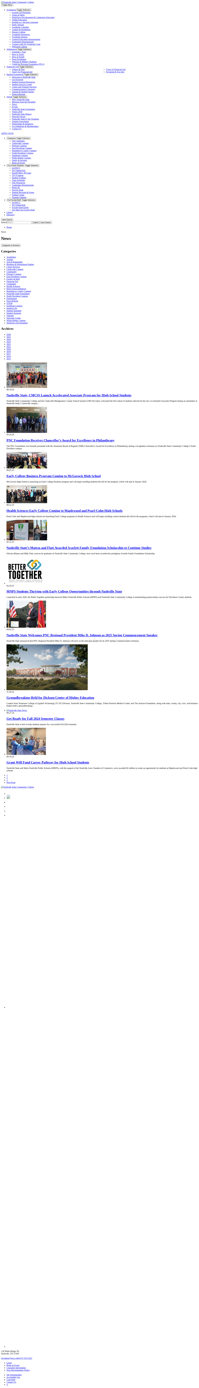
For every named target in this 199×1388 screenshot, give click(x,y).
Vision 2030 (17, 112)
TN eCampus (17, 175)
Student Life (11, 308)
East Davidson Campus (22, 148)
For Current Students (23, 165)
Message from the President (23, 102)
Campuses (19, 138)
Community (11, 272)
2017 (8, 354)
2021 (8, 346)
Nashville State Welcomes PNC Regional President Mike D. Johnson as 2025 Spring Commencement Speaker (82, 635)
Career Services (13, 267)
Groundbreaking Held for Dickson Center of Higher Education (50, 697)
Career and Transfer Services (24, 87)
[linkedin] (8, 806)
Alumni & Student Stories (23, 92)
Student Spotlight (13, 311)
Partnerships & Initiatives (22, 124)
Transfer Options (19, 197)
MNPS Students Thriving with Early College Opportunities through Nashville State (64, 591)
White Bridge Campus (21, 158)
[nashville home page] (17, 787)
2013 (8, 359)
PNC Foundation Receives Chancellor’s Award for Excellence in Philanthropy (60, 440)
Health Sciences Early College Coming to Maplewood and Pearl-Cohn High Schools (64, 510)
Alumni (9, 259)
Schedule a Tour (19, 52)
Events (15, 107)
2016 (8, 356)
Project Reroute (18, 94)
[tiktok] (8, 815)
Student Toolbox (19, 178)
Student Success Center (22, 84)
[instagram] (8, 802)
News (14, 104)
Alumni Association (20, 121)
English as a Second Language (25, 22)
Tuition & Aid (12, 67)
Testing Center (18, 195)
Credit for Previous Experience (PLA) (28, 64)
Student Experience (14, 74)
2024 (8, 339)
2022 (8, 344)
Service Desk (17, 190)
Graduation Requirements (23, 42)
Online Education (19, 20)
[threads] (102, 1007)
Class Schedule (18, 180)
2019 (8, 351)
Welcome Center (13, 318)
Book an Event (18, 163)
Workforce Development (17, 323)
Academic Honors (19, 37)
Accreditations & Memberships (25, 126)
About (9, 97)
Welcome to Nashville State (23, 77)
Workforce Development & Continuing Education (33, 17)
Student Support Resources (23, 82)
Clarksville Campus (20, 143)
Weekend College (19, 47)
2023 (8, 342)
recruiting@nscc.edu (10, 1358)
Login (9, 1363)
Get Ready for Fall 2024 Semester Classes (35, 718)
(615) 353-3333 (25, 1358)
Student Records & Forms (23, 192)
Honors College (18, 32)
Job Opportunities (14, 1375)
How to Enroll (18, 57)
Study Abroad (18, 25)
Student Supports (13, 313)
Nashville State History (22, 114)
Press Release (12, 301)
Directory (10, 215)
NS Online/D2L (19, 170)
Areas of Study (18, 15)
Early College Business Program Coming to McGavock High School (53, 476)
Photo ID (16, 187)
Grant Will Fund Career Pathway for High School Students (47, 762)
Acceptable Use (13, 1377)
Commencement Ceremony (23, 89)
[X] (8, 798)
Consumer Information (16, 1368)
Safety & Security (19, 160)
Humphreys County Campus (24, 150)
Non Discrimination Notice (18, 1370)
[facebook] (8, 793)
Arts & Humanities (14, 262)
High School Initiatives (16, 289)
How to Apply (18, 54)
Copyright (10, 1380)
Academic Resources (21, 34)
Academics (11, 10)
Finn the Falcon (18, 116)
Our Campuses (18, 141)
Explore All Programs (21, 12)
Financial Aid (12, 281)
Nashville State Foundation (23, 109)
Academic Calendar (20, 27)
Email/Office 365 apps (21, 173)
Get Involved (17, 79)
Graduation (11, 284)
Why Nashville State (21, 99)
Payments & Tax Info (115, 72)
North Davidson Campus (22, 153)
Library (9, 212)
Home (9, 227)
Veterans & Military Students (24, 62)
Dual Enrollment (19, 59)
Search (4, 222)
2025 (8, 337)
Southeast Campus (20, 155)
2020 (8, 349)
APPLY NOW (7, 133)
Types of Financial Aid (115, 69)
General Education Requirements (26, 39)
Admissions (11, 49)
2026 (8, 334)
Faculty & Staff (13, 279)
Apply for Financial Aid (22, 72)
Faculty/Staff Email (20, 207)
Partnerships (11, 298)
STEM (9, 303)
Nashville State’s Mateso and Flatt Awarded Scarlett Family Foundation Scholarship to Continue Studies (78, 548)
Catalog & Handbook (21, 29)
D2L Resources (18, 183)
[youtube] (8, 811)
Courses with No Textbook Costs (26, 44)
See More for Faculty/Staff (23, 210)
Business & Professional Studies (20, 264)
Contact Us (17, 129)
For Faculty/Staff (21, 200)
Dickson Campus (19, 146)
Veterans (10, 315)
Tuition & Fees (18, 69)
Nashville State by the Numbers (25, 119)
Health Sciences (13, 286)
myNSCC (16, 168)
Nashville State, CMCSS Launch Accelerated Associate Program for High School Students (68, 395)
